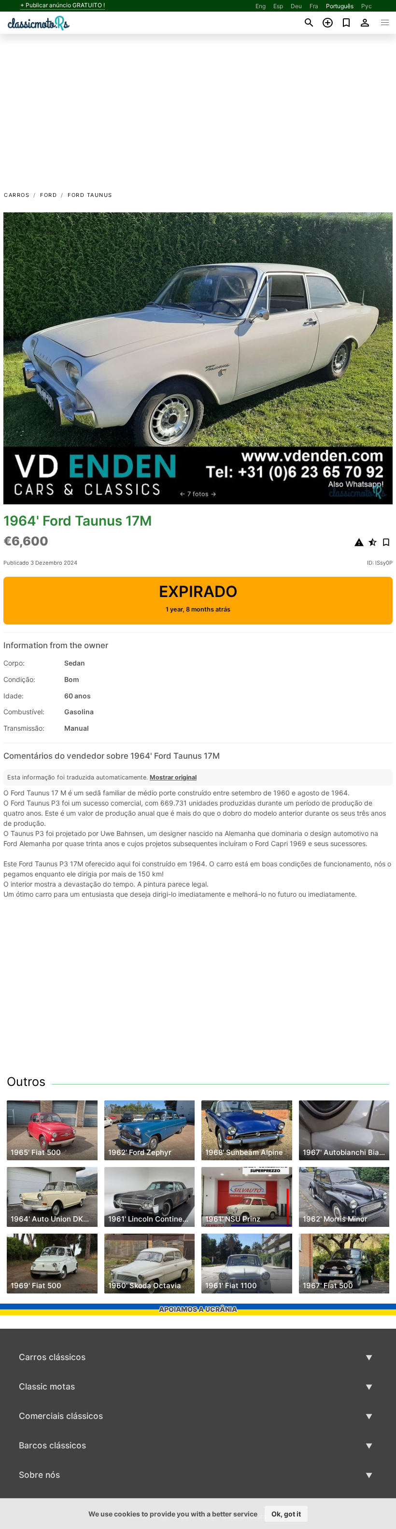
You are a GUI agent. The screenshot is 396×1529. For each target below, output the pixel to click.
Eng (260, 6)
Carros (16, 195)
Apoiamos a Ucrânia (198, 1309)
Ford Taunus (90, 195)
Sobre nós (39, 1475)
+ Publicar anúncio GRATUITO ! (62, 5)
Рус (366, 6)
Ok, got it (286, 1514)
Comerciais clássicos (61, 1416)
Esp (278, 6)
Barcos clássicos (52, 1445)
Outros (26, 1081)
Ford (48, 195)
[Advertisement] (198, 117)
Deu (296, 6)
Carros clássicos (52, 1357)
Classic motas (47, 1386)
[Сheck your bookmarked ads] (346, 22)
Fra (314, 6)
